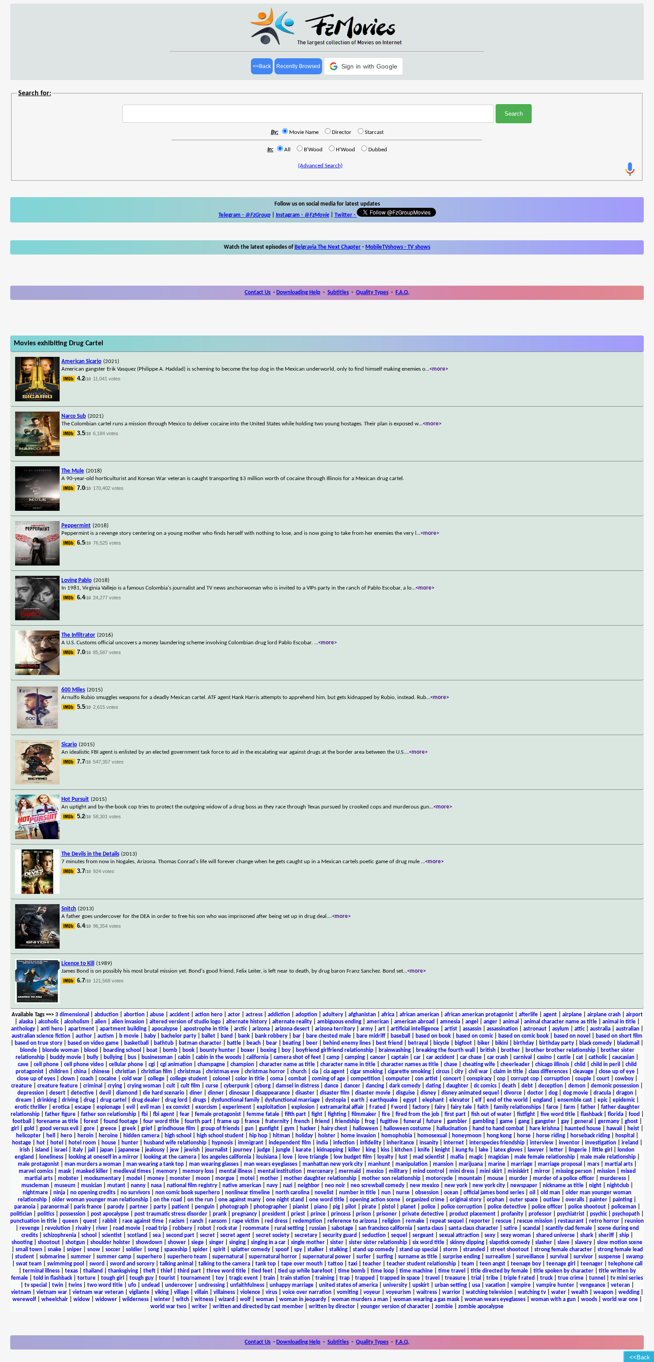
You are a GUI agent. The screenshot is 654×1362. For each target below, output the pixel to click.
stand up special (419, 1250)
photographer (270, 1207)
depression (30, 1093)
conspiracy (479, 1079)
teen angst (492, 1264)
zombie (444, 1306)
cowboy (624, 1079)
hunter (129, 1143)
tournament (195, 1278)
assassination (502, 1029)
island (42, 1150)
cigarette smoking (409, 1072)
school (89, 1235)
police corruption (461, 1207)
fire (386, 1114)
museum (65, 1185)
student (24, 1257)
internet (454, 1143)
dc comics (485, 1086)
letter (556, 1150)
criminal (92, 1086)
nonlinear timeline (247, 1193)
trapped (365, 1278)
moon (203, 1178)
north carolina (292, 1193)
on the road (167, 1200)
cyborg (262, 1086)
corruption (557, 1079)
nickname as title (563, 1185)
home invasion (358, 1136)
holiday (304, 1136)
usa (476, 1285)
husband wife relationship (175, 1143)
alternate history (246, 1022)
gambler (457, 1121)
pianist (301, 1207)
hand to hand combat (498, 1129)
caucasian (623, 1057)
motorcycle (439, 1178)
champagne (211, 1064)
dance (331, 1086)
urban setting (451, 1285)
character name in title (347, 1064)
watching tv (532, 1292)
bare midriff (370, 1036)
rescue (504, 1221)
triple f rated (519, 1278)
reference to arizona (352, 1221)
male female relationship (544, 1157)
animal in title (619, 1022)
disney (428, 1093)
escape (83, 1107)
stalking (338, 1250)
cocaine (108, 1079)
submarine (52, 1257)
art (381, 1029)
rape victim (245, 1221)
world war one (620, 1299)
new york (455, 1185)
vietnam (21, 1292)
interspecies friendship (497, 1143)
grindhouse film (176, 1129)
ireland (630, 1143)
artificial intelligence (415, 1029)
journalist (216, 1150)
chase (450, 1064)
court (603, 1079)
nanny (138, 1185)
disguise (405, 1093)
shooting (22, 1242)
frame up (228, 1121)
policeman (623, 1207)
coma (276, 1079)
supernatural (227, 1257)
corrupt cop (525, 1079)
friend (322, 1121)
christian (125, 1072)
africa (387, 1015)
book (188, 1050)
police (428, 1207)
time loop (382, 1271)
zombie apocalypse (481, 1306)
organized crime (425, 1200)
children (59, 1072)
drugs (199, 1100)
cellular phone (126, 1064)
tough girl (112, 1278)
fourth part (198, 1121)
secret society (272, 1235)
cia (315, 1072)
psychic (598, 1214)
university (395, 1285)
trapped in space (400, 1278)
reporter (479, 1221)
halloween (365, 1129)
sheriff (606, 1235)
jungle (283, 1150)
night (595, 1185)
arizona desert (292, 1029)
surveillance (530, 1257)
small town (29, 1250)
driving (70, 1100)
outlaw (551, 1200)
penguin (204, 1207)
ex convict (178, 1107)
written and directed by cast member (258, 1306)
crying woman (144, 1086)
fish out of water (491, 1114)
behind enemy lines (347, 1043)
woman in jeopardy (302, 1299)
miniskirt (518, 1171)
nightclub (618, 1185)
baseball (400, 1036)
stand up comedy (373, 1250)
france (252, 1121)
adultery (333, 1015)
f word (399, 1107)
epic (602, 1100)
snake (54, 1250)
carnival (522, 1057)
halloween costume (407, 1129)
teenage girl (560, 1264)
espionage (109, 1107)
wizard (226, 1299)
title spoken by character (563, 1271)
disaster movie (373, 1093)
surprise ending (461, 1257)
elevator (459, 1100)
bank (244, 1036)
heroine (108, 1136)
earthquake (384, 1100)
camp (333, 1057)
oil (532, 1193)
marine (496, 1164)
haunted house (583, 1129)
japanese (129, 1150)
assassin (472, 1029)
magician (498, 1157)
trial (476, 1278)
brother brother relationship (560, 1050)
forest (91, 1121)
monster (180, 1178)
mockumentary (102, 1178)
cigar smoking (366, 1072)
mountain (470, 1178)
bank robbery (271, 1036)
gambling (483, 1121)
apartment (81, 1029)
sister (336, 1242)
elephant (433, 1100)
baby (150, 1036)
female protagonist (218, 1114)
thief (166, 1271)
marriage (522, 1164)
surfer (363, 1257)
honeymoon (466, 1136)
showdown (149, 1242)
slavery (583, 1242)
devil (105, 1093)
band (227, 1036)
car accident (440, 1057)
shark (586, 1235)
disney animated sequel (470, 1093)
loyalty (385, 1157)
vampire (521, 1285)
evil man (150, 1107)
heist (633, 1129)
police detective (507, 1207)
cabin (184, 1057)
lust (403, 1157)
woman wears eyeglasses (494, 1299)
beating (292, 1043)
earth (357, 1100)
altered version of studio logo (185, 1022)
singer (216, 1242)
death (509, 1086)
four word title (161, 1121)
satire (510, 1228)
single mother (308, 1242)
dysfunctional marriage (292, 1100)
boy (286, 1050)
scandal (531, 1228)
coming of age (328, 1079)
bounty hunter (217, 1050)
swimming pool (65, 1264)
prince (318, 1214)
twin (57, 1285)
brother (510, 1050)
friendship (347, 1121)
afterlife (528, 1015)
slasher (543, 1242)
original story (465, 1200)
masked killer (92, 1171)
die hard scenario (163, 1093)
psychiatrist (571, 1214)
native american (241, 1185)
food (634, 1114)
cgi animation (176, 1064)
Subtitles (338, 292)
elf (478, 1100)
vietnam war (51, 1292)
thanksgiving (123, 1271)
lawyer (536, 1150)
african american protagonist (478, 1015)
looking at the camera (170, 1157)
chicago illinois (552, 1064)
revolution (57, 1228)
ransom (218, 1221)
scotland (137, 1235)
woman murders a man (359, 1299)
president (274, 1214)
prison (363, 1214)
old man (550, 1193)
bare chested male (328, 1036)
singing (237, 1242)
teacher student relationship (421, 1264)
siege (197, 1242)
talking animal (176, 1264)
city (459, 1072)
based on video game (93, 1043)
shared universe (555, 1235)
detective (82, 1093)
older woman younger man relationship (100, 1200)
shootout (49, 1242)
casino (544, 1057)
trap (344, 1278)
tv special (35, 1285)
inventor (569, 1143)
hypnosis (222, 1143)
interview (541, 1143)
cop (501, 1079)
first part (455, 1114)
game (506, 1121)
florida (615, 1114)
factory (420, 1107)
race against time (143, 1221)
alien (100, 1022)
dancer (352, 1086)
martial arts (619, 1164)
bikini (501, 1043)
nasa (156, 1185)
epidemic (624, 1100)
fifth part (295, 1114)
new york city (488, 1185)
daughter (457, 1086)
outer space (523, 1200)
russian (317, 1228)
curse (212, 1086)
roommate (256, 1228)
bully (92, 1057)
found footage (121, 1121)
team (467, 1264)
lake (483, 1150)
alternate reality (292, 1022)
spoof (282, 1250)
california (257, 1057)
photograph (234, 1207)
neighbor (308, 1185)
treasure (455, 1278)
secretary (306, 1235)
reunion (634, 1221)
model (134, 1178)
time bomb (351, 1271)
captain (399, 1057)
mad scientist (429, 1157)
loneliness (51, 1157)
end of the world (507, 1100)
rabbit (109, 1221)
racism (177, 1221)
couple (583, 1079)
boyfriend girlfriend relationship (334, 1050)
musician (91, 1185)
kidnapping (330, 1150)
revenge (30, 1228)
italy (78, 1150)
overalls (574, 1200)
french (302, 1121)
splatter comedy (250, 1250)
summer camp (114, 1257)
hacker (308, 1129)
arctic (240, 1029)
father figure (60, 1114)
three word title (226, 1271)
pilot (350, 1207)
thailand (93, 1271)
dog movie (575, 1093)
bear (271, 1043)
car (417, 1057)
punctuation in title (33, 1221)
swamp (634, 1257)
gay (565, 1121)
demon (576, 1086)
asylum (560, 1029)
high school (178, 1136)
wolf (245, 1299)
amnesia (450, 1022)
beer (312, 1043)
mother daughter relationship (320, 1178)
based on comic (474, 1036)
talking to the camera (224, 1264)
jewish (192, 1150)
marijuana (471, 1164)
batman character (200, 1043)
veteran (620, 1285)
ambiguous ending (339, 1022)
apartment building (123, 1029)
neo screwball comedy (377, 1185)
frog (370, 1121)
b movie (129, 1036)
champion (242, 1064)
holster (326, 1136)
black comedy (595, 1043)
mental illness (235, 1171)
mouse (495, 1178)
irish (25, 1150)
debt (527, 1086)
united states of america (348, 1285)
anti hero (51, 1029)
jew (174, 1150)
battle (234, 1043)
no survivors (135, 1193)
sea (157, 1235)
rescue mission (535, 1221)
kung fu (464, 1150)
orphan (495, 1200)
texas (71, 1271)
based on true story (38, 1043)
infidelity (370, 1143)
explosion (303, 1107)
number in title (357, 1193)
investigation (600, 1143)
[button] (364, 66)
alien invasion (128, 1022)
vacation (495, 1285)
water (558, 1292)
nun (386, 1193)
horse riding (550, 1136)
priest (298, 1214)
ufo (132, 1285)
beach (253, 1043)
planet (408, 1207)
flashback (591, 1114)
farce (552, 1107)
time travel (451, 1271)
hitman (281, 1136)
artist (450, 1029)
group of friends (220, 1129)
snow (93, 1250)
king (370, 1150)
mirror (542, 1171)
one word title (326, 1200)
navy (272, 1185)
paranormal (54, 1207)
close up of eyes (36, 1079)
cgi (152, 1064)
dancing (375, 1086)
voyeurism (398, 1292)
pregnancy (244, 1214)
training (324, 1278)
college (156, 1079)
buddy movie (65, 1057)
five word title (558, 1114)
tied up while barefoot (305, 1271)
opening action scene (375, 1200)
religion (391, 1221)
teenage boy (526, 1264)
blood (91, 1050)
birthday (523, 1043)
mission (606, 1171)
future (434, 1121)
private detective (423, 1214)
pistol (388, 1207)
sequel (399, 1235)
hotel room (82, 1143)
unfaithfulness (247, 1285)
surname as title (417, 1257)
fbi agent (163, 1114)
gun (249, 1129)
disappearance (272, 1093)
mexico (375, 1171)
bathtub (164, 1043)
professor (540, 1214)
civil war (478, 1072)
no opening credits (92, 1193)
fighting (337, 1114)
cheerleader (515, 1064)
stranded (474, 1250)
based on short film (619, 1036)
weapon (603, 1292)
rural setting (289, 1228)
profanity (512, 1214)
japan (106, 1150)
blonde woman (60, 1050)
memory (166, 1171)
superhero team (187, 1257)
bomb (170, 1050)
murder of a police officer (563, 1178)
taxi (352, 1264)
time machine (416, 1271)
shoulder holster (110, 1242)
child (579, 1064)
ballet (208, 1036)
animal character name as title (560, 1022)
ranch (196, 1221)
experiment (236, 1107)
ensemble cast (574, 1100)
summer (81, 1257)
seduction (374, 1235)
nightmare (35, 1193)
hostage (21, 1143)
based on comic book (523, 1036)
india (322, 1143)
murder (518, 1178)
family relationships (517, 1107)
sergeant (423, 1235)
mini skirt (491, 1171)
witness (203, 1299)
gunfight (269, 1129)
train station (295, 1278)
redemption (307, 1221)
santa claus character (473, 1228)
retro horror (604, 1221)
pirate (369, 1207)
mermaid (350, 1171)
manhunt (379, 1164)
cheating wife (479, 1064)
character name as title (287, 1064)
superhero (149, 1257)
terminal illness (41, 1271)
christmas (189, 1072)
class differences (548, 1072)
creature (21, 1086)
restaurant (571, 1221)
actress (254, 1015)
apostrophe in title (206, 1029)
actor (234, 1015)
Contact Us (257, 292)
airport (634, 1015)
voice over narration (307, 1292)
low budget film (353, 1157)
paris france (88, 1207)
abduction (106, 1015)
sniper (74, 1250)
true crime (571, 1278)
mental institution (280, 1171)
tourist (167, 1278)
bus (132, 1057)
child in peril (605, 1064)
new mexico (424, 1185)
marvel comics (36, 1171)
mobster (68, 1178)
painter (598, 1200)
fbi (144, 1114)
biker (483, 1043)
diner (196, 1093)
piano (320, 1207)
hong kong (499, 1136)
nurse (403, 1193)
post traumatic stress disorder (170, 1214)
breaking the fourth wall (445, 1050)
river (102, 1228)
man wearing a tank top (155, 1164)
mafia (457, 1157)
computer (398, 1079)
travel (432, 1278)
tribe (492, 1278)
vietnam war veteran (98, 1292)
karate (303, 1150)
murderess (613, 1178)
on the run (200, 1200)
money (155, 1178)
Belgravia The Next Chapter (328, 247)
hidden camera (141, 1136)
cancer (378, 1057)
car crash (497, 1057)
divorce (513, 1093)
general (583, 1121)
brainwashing (395, 1050)
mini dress (461, 1171)
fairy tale (461, 1107)
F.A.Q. (402, 292)
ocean (451, 1193)
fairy (440, 1107)
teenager (592, 1264)
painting (622, 1200)
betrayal (418, 1043)
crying (115, 1086)
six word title (428, 1242)
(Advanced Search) (320, 166)
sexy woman (516, 1235)
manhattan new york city (333, 1164)
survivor (583, 1257)
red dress (276, 1221)
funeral (412, 1121)
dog (553, 1093)
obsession (427, 1193)
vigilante (139, 1292)
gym (289, 1129)
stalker (315, 1250)
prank (219, 1214)
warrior (451, 1292)
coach (86, 1079)
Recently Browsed (298, 66)
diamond (126, 1093)
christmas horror (265, 1072)
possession (72, 1214)
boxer (248, 1050)
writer (199, 1306)
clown (68, 1079)
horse (524, 1136)
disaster (305, 1093)
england (542, 1100)
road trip (156, 1228)
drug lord (176, 1100)
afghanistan (362, 1015)
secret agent (235, 1235)
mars (593, 1164)
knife (424, 1150)
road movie (127, 1228)
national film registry (192, 1185)
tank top (265, 1264)
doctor (535, 1093)
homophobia (396, 1136)
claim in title (508, 1072)
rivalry (83, 1228)
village (181, 1292)
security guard (340, 1235)
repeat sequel (447, 1221)
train (269, 1278)
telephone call (625, 1264)
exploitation (271, 1107)
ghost (631, 1121)
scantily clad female (568, 1228)
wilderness (135, 1299)
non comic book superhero (187, 1193)
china (80, 1072)
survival (559, 1257)
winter (162, 1299)
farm (569, 1107)
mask (64, 1171)
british (488, 1050)
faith (482, 1107)
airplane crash (604, 1015)
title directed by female (499, 1271)
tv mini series (626, 1278)
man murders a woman (93, 1164)
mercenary (320, 1171)
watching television (489, 1292)
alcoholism (76, 1022)
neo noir (335, 1185)
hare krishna (544, 1129)
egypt (410, 1100)
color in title (250, 1079)
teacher (372, 1264)
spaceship (175, 1250)
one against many (239, 1200)
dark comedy (404, 1086)
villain (201, 1292)
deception (550, 1086)
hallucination (451, 1129)
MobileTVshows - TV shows (397, 247)
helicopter (28, 1136)
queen (70, 1221)
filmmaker (363, 1114)
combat (297, 1079)
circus (442, 1072)
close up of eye (617, 1072)
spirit (219, 1250)
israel (60, 1150)
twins (75, 1285)
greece (108, 1129)
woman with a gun (553, 1299)
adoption (306, 1015)
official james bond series (494, 1193)
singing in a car (268, 1242)
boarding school (122, 1050)
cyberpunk (236, 1086)
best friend (389, 1043)
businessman (157, 1057)
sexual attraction (459, 1235)
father (588, 1107)
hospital (624, 1136)
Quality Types (372, 292)
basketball (136, 1043)
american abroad (414, 1022)
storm (450, 1250)
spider (200, 1250)
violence (250, 1292)
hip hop (258, 1136)
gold (29, 1129)
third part (189, 1271)
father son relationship (108, 1114)
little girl (602, 1150)
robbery (182, 1228)
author (84, 1036)
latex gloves (508, 1150)
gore (89, 1129)
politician (21, 1214)
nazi (287, 1185)
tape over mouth (302, 1264)
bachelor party (178, 1036)
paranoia (24, 1207)
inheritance (400, 1143)
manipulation (412, 1164)
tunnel (597, 1278)
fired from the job (417, 1114)
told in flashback (52, 1278)
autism (105, 1036)
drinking (47, 1100)
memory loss (198, 1171)
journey (242, 1150)
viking (162, 1292)
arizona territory (335, 1029)
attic (579, 1029)
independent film (290, 1143)
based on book (433, 1036)
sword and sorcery (132, 1264)
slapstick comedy (509, 1242)
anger (490, 1022)
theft (149, 1271)
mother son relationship (391, 1178)
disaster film (335, 1093)
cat (579, 1057)
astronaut (535, 1029)
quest (90, 1221)
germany (608, 1121)
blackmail (628, 1043)
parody (115, 1207)
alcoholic (48, 1022)
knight (442, 1150)
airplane (572, 1015)
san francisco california (385, 1228)
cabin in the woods (218, 1057)
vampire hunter (555, 1285)
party (159, 1207)
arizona (261, 1029)
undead (150, 1285)
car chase (471, 1057)
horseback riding (590, 1136)
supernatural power (327, 1257)
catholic (598, 1057)
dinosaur (239, 1093)
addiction (279, 1015)
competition (365, 1079)
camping (355, 1057)
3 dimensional (72, 1015)
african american (419, 1015)
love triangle (313, 1157)
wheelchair (54, 1299)
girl (15, 1129)
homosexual (432, 1136)
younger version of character (395, 1306)
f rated (377, 1107)
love (288, 1157)
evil (130, 1107)
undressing (211, 1285)
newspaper (523, 1185)
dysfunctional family (235, 1100)
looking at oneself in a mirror (103, 1157)
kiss (385, 1150)
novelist (324, 1193)
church (299, 1072)
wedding (628, 1292)
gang (523, 1121)
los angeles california (226, 1157)
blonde (28, 1050)
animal (511, 1022)
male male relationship (608, 1157)
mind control (428, 1171)
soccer (113, 1250)
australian (627, 1029)
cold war (132, 1079)
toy (220, 1278)
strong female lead (620, 1250)
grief (146, 1129)
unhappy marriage (292, 1285)
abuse (157, 1015)
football (21, 1121)
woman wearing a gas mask (426, 1299)
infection (344, 1143)
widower (106, 1299)
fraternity (277, 1121)
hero (66, 1136)
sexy (489, 1235)
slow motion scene (619, 1242)
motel (247, 1178)
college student (188, 1079)
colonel (221, 1079)
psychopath (626, 1214)
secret (207, 1235)
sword (97, 1264)
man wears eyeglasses (270, 1164)
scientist (112, 1235)
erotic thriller (31, 1107)
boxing (268, 1050)
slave (563, 1242)
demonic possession (615, 1086)
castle (564, 1057)
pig (336, 1207)
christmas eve (222, 1072)
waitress (426, 1292)
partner (138, 1207)
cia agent (334, 1072)
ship (624, 1235)
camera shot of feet (297, 1057)
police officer (547, 1207)
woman (265, 1299)
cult (170, 1086)
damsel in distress (297, 1086)
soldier (134, 1250)
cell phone (46, 1064)
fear (185, 1114)
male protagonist (38, 1164)
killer (354, 1150)
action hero (208, 1015)
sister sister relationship (378, 1242)
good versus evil (59, 1129)
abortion (134, 1015)
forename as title (57, 1121)
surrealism (498, 1257)
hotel (56, 1143)
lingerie (578, 1150)
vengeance (593, 1285)
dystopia (335, 1100)
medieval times (132, 1171)
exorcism (206, 1107)
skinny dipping (467, 1242)
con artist (426, 1079)
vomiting (347, 1292)
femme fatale (262, 1114)
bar (297, 1036)
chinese (101, 1072)
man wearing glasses (213, 1164)
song (153, 1250)
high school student (220, 1136)
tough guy (141, 1278)
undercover (179, 1285)
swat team (29, 1264)
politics (45, 1214)
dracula (602, 1093)
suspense (609, 1257)
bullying (113, 1057)
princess (341, 1214)
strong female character (563, 1250)
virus (271, 1292)
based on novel (572, 1036)
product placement (472, 1214)
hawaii (614, 1129)
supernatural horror (273, 1257)
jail (91, 1150)
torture (86, 1278)
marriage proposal (560, 1164)
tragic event (243, 1278)
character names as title (410, 1064)
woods (589, 1299)
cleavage (583, 1072)
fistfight (526, 1114)
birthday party (556, 1043)
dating (433, 1086)
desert (57, 1093)
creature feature (57, 1086)
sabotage (342, 1228)
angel (471, 1022)
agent (550, 1015)
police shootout (587, 1207)
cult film (190, 1086)
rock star (227, 1228)
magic (476, 1157)
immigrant (250, 1143)
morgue (224, 1178)
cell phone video (84, 1064)
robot (204, 1228)
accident (180, 1015)
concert (452, 1079)
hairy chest (334, 1129)
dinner (216, 1093)
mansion (443, 1164)
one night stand (285, 1200)
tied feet (262, 1271)
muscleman (35, 1185)
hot (40, 1143)
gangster (545, 1121)
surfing (384, 1257)
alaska (26, 1022)
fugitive (389, 1121)
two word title (105, 1285)
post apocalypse (110, 1214)
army (366, 1029)
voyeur (371, 1292)
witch (182, 1299)
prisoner (386, 1214)
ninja (59, 1193)
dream (24, 1100)
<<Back (262, 66)
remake (415, 1221)
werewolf (24, 1299)
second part (180, 1235)
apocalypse (165, 1029)
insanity (429, 1143)
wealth (579, 1292)
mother (269, 1178)
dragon (624, 1093)
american (378, 1022)
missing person (574, 1171)
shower (177, 1242)
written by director (332, 1306)
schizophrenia (59, 1235)
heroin (85, 1136)
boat (151, 1050)
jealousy (155, 1150)
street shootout (509, 1250)
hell (50, 1136)
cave (23, 1064)
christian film (156, 1072)
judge (263, 1150)
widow (81, 1299)
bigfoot (463, 1043)
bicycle (441, 1043)
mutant (116, 1185)
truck (546, 1278)
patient (181, 1207)
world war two (168, 1306)
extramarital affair (342, 1107)
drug (89, 1100)
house (108, 1143)
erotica (60, 1107)
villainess (224, 1292)
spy (298, 1250)
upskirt (420, 1285)
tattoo (335, 1264)
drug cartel (113, 1100)
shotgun (75, 1242)
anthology (23, 1029)
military (398, 1171)
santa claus (430, 1228)
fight (317, 1114)
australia (600, 1029)
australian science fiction (41, 1036)
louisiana (266, 1157)
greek (129, 1129)
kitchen (403, 1150)
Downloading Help (298, 292)
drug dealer (146, 1100)
